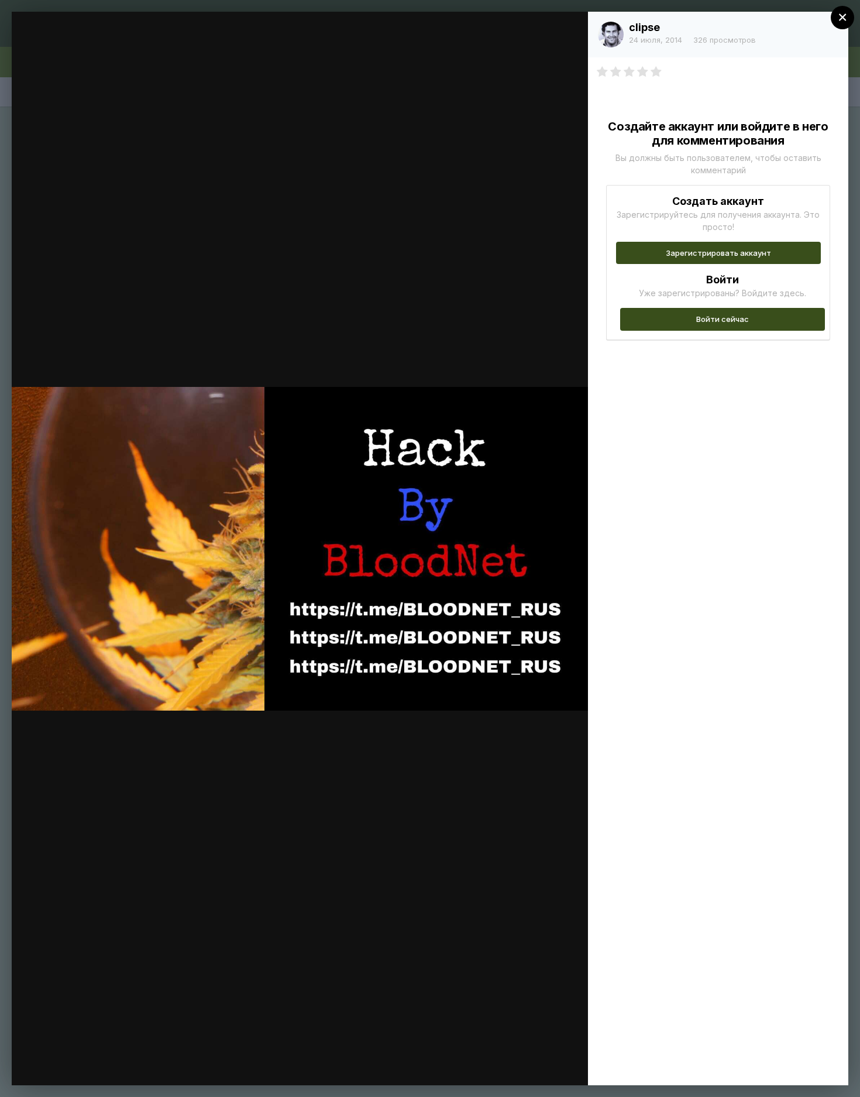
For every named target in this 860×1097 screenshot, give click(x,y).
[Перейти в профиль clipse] (611, 34)
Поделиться (537, 1064)
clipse (644, 27)
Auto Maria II (99, 42)
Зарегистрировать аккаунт (718, 253)
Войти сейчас (722, 319)
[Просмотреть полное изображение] (567, 33)
